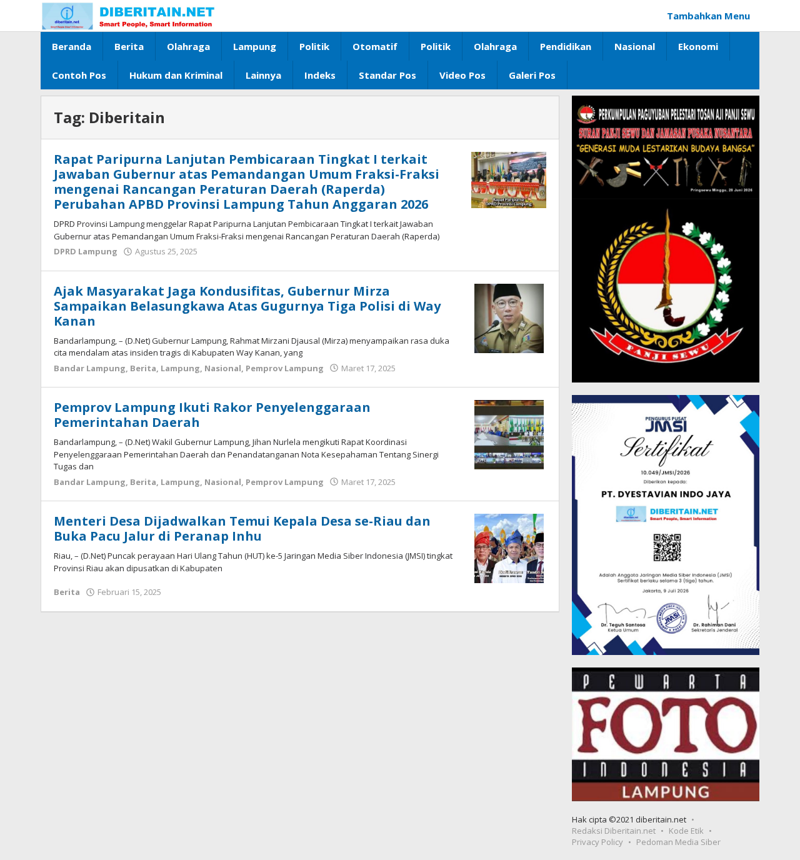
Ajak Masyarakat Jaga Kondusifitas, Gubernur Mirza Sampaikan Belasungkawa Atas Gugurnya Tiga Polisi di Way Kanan (247, 305)
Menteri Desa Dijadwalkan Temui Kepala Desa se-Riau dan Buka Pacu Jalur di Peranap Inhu (242, 528)
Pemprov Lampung (285, 368)
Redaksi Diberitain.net (614, 830)
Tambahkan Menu (708, 15)
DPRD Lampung (86, 251)
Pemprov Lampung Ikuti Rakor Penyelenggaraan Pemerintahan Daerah (212, 415)
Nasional (222, 368)
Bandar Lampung (90, 368)
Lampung (180, 368)
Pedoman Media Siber (678, 842)
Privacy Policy (597, 842)
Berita (143, 368)
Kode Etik (686, 830)
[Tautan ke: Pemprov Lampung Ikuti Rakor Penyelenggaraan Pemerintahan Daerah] (509, 434)
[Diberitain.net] (128, 15)
